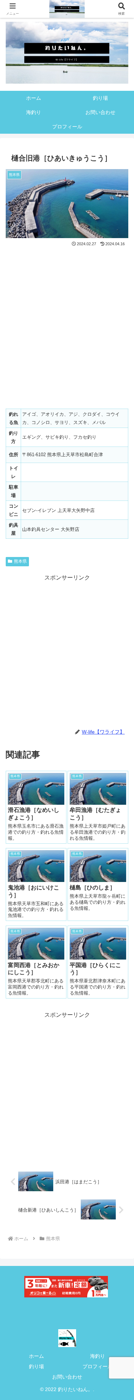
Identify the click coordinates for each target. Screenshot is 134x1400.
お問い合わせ (67, 1377)
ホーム (36, 1356)
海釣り (97, 1356)
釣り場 (36, 1366)
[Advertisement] (67, 650)
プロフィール (98, 1366)
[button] (119, 1055)
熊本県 (20, 561)
